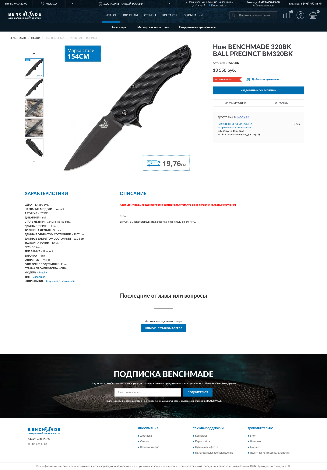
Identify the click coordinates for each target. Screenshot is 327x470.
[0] (313, 15)
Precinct (43, 272)
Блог (253, 435)
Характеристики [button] (235, 103)
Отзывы (150, 15)
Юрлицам (130, 15)
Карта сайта (202, 441)
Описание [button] (281, 103)
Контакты (169, 15)
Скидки (254, 447)
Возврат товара (149, 447)
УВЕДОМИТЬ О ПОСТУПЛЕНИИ (258, 90)
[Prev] (34, 53)
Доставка (146, 435)
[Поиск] (233, 15)
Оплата (144, 441)
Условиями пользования (194, 401)
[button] (263, 5)
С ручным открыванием (60, 281)
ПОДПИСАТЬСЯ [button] (198, 392)
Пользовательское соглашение (214, 452)
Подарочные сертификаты (197, 27)
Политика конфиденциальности (270, 452)
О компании (193, 15)
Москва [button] (243, 117)
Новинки (255, 441)
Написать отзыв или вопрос (163, 328)
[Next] (34, 162)
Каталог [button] (111, 15)
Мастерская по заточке (153, 27)
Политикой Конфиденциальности (160, 401)
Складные (39, 277)
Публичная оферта (206, 447)
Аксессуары (119, 27)
